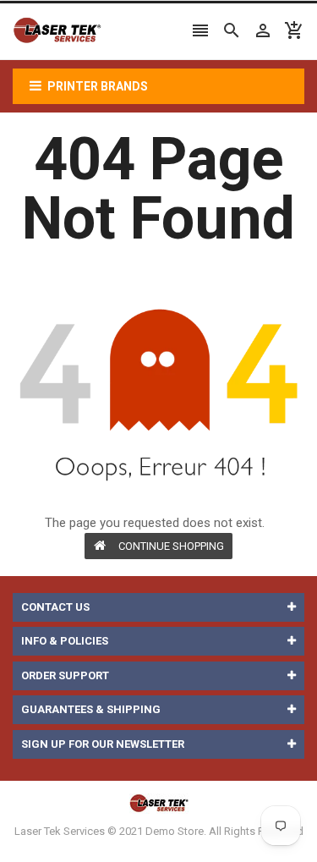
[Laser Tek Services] (159, 803)
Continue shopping (171, 546)
